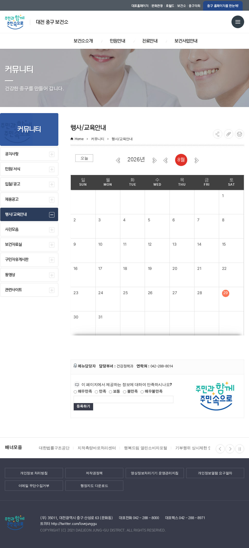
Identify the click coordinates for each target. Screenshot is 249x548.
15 (224, 244)
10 (100, 244)
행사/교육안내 (123, 139)
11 (124, 244)
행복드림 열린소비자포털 (145, 447)
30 (75, 317)
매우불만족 (153, 391)
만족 (102, 391)
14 (199, 244)
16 (75, 268)
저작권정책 (94, 473)
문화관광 (157, 6)
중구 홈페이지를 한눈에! (223, 6)
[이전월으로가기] (165, 160)
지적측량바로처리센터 (97, 447)
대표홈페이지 (140, 6)
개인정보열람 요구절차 (215, 473)
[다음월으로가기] (197, 160)
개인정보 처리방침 (33, 473)
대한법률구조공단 (54, 447)
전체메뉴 (237, 22)
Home (79, 139)
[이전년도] (118, 160)
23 (75, 292)
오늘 (84, 158)
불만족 (132, 391)
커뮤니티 (97, 139)
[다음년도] (155, 160)
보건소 (181, 6)
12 (150, 244)
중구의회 (194, 6)
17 (100, 268)
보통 (116, 391)
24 (100, 292)
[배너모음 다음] (229, 448)
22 (224, 268)
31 (100, 317)
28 (199, 292)
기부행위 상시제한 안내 (195, 447)
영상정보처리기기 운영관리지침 (154, 473)
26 (150, 292)
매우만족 (84, 391)
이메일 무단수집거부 (33, 486)
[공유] (217, 134)
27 (174, 292)
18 (125, 268)
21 (199, 268)
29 (225, 292)
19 (150, 268)
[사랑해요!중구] (20, 20)
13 (174, 244)
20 (174, 268)
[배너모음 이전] (220, 448)
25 (125, 292)
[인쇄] (239, 134)
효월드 (170, 6)
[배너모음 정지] (239, 448)
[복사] (228, 134)
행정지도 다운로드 (94, 486)
